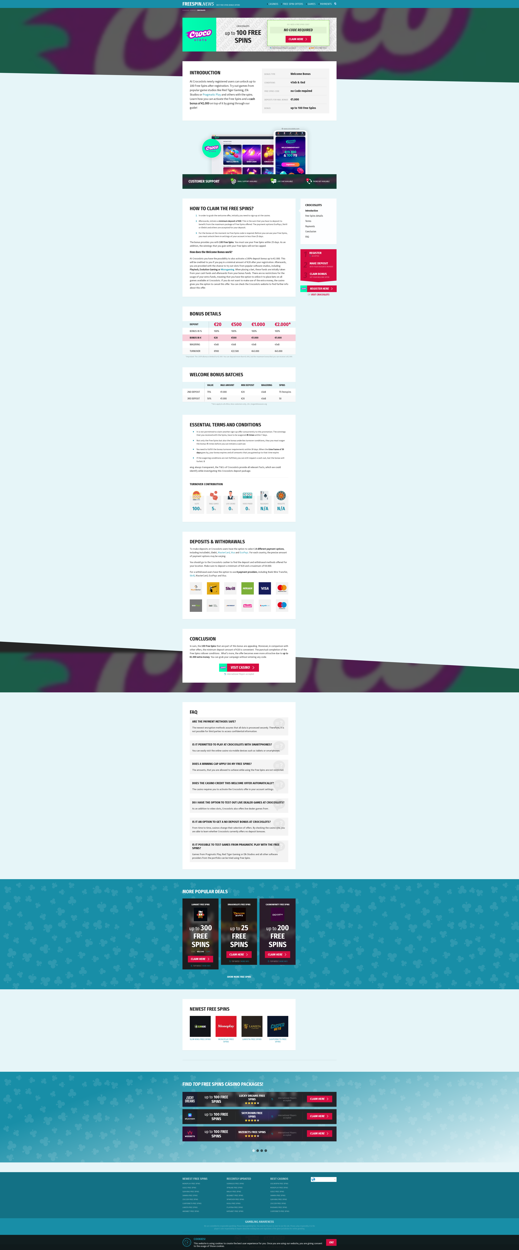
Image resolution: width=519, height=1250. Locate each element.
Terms (308, 221)
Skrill (192, 575)
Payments (326, 4)
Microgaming (227, 269)
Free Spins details (314, 215)
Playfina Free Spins (235, 1207)
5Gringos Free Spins (235, 1183)
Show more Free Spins (239, 976)
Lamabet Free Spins (201, 904)
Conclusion (310, 231)
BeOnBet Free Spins (235, 1195)
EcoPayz (244, 552)
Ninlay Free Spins (234, 1191)
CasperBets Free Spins (278, 1040)
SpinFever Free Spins (235, 1199)
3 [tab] (261, 1150)
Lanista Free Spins (252, 1039)
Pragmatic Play (212, 94)
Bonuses (193, 10)
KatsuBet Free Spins (235, 1211)
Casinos (273, 4)
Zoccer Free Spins (190, 1199)
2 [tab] (257, 1150)
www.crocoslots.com (291, 129)
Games (311, 4)
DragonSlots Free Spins (239, 904)
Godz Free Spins (189, 1187)
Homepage (185, 10)
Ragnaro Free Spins (278, 1207)
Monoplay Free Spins (226, 1040)
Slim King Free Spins (200, 1039)
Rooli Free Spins (233, 1203)
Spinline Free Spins (234, 1187)
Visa (233, 552)
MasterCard (224, 552)
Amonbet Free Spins (190, 1211)
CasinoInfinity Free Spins (278, 904)
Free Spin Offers (293, 4)
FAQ (307, 236)
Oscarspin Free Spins (279, 1183)
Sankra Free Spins (189, 1195)
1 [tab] (253, 1150)
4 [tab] (265, 1150)
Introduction (311, 210)
